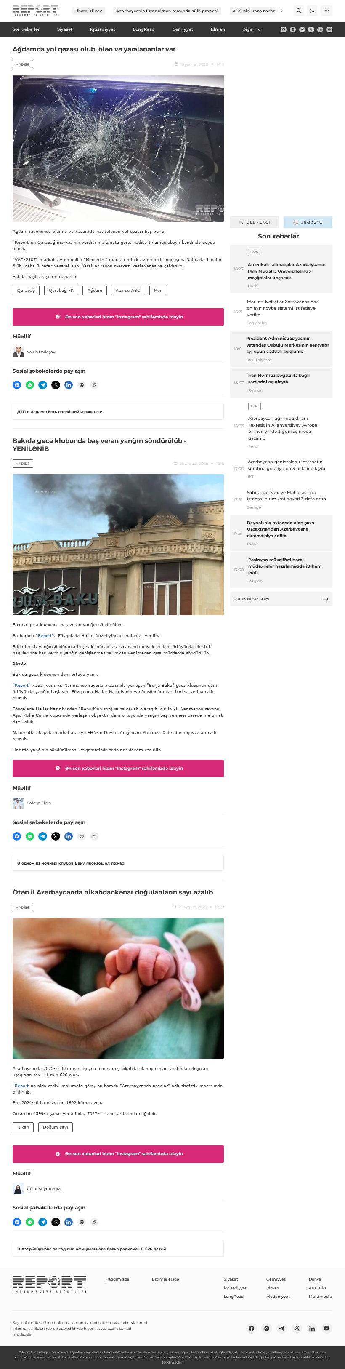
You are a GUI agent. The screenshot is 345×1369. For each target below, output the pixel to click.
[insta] (293, 29)
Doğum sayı (55, 1126)
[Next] (278, 11)
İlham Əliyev (88, 10)
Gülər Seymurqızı (44, 1188)
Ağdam (95, 290)
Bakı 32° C (311, 222)
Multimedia (320, 1296)
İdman (272, 1288)
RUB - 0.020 (258, 222)
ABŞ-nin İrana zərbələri (258, 10)
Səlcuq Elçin (39, 803)
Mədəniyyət (278, 1296)
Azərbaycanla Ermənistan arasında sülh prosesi (167, 10)
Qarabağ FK (61, 290)
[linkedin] (320, 29)
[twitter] (311, 29)
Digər (248, 29)
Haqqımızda (117, 1279)
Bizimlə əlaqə (165, 1279)
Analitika (317, 1288)
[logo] (36, 10)
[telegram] (302, 29)
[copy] (94, 385)
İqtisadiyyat (235, 1288)
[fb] (284, 29)
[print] (81, 385)
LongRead (234, 1296)
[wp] (30, 385)
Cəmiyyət (276, 1279)
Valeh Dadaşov (41, 352)
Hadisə (23, 64)
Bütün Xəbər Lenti (251, 599)
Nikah (23, 1126)
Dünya (315, 1279)
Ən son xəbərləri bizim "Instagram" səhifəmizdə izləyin (124, 317)
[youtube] (329, 29)
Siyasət (231, 1279)
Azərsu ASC (128, 290)
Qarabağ (26, 290)
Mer (158, 290)
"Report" (45, 635)
